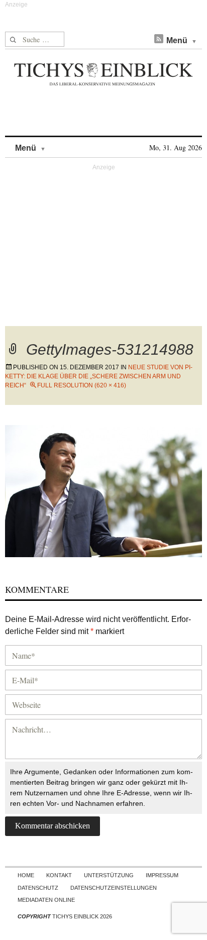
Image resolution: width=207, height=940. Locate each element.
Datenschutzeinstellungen (113, 888)
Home (26, 875)
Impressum (162, 875)
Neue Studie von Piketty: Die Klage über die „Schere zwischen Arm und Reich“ (98, 376)
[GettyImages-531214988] (103, 489)
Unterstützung (109, 875)
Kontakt (59, 875)
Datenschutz (38, 888)
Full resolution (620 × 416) (81, 385)
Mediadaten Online (46, 900)
